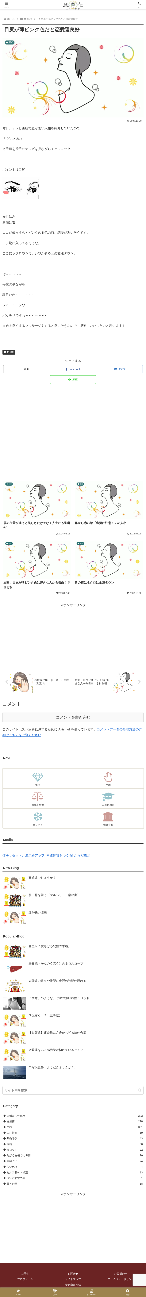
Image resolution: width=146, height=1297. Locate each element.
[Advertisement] (73, 432)
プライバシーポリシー (120, 1279)
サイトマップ (73, 1279)
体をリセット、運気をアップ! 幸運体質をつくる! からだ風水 (46, 855)
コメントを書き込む (73, 717)
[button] (139, 1090)
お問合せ (73, 1273)
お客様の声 (120, 1273)
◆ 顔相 (10, 352)
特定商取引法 (73, 1284)
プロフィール (25, 1279)
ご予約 (25, 1273)
